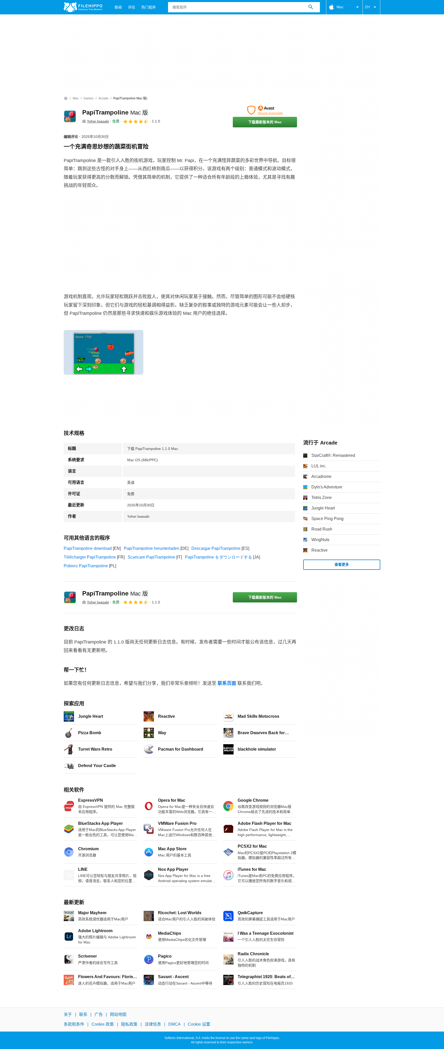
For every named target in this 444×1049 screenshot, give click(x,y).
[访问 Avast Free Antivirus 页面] (265, 110)
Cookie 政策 (102, 1024)
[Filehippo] (83, 7)
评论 (131, 7)
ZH (367, 7)
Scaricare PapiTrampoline (151, 557)
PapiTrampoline (115, 112)
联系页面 (227, 683)
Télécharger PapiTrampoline (90, 557)
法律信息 (153, 1024)
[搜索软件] (311, 7)
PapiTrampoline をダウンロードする (218, 557)
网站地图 (118, 1014)
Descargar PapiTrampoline (215, 548)
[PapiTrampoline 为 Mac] (70, 116)
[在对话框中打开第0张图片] (103, 352)
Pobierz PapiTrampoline (86, 566)
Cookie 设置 (199, 1024)
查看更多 (342, 564)
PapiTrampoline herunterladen (151, 548)
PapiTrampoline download (88, 548)
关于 (68, 1014)
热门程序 (148, 7)
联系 (83, 1014)
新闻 (118, 7)
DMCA (174, 1024)
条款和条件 (74, 1024)
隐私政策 (129, 1024)
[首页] (66, 98)
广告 (99, 1014)
